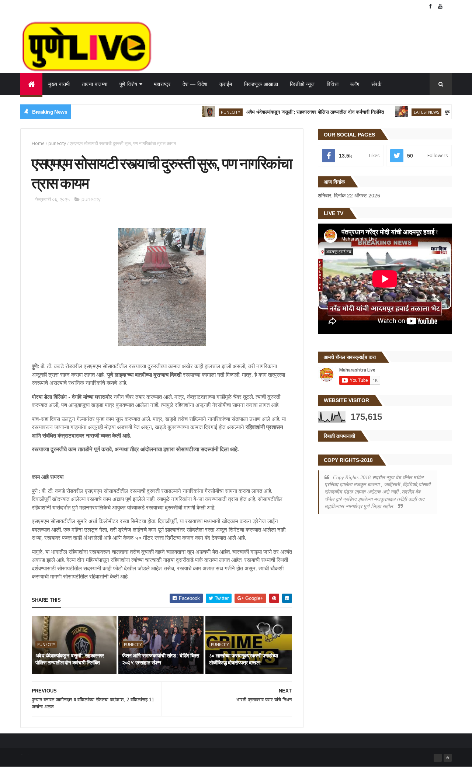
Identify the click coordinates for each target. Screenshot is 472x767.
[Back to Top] (448, 758)
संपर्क (376, 84)
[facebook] (430, 6)
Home (38, 143)
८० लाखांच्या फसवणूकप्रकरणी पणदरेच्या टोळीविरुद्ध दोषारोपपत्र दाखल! (243, 659)
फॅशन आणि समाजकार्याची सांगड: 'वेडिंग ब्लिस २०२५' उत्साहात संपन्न (160, 659)
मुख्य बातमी (59, 84)
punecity (216, 112)
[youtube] (440, 6)
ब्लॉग (355, 84)
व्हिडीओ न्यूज (302, 84)
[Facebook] (438, 758)
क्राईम (225, 84)
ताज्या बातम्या (95, 84)
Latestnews (412, 112)
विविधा (333, 84)
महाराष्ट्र (162, 84)
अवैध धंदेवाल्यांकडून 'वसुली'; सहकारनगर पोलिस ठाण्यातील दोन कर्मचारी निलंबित (301, 112)
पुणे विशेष (128, 84)
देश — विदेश (195, 84)
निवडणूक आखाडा (261, 84)
